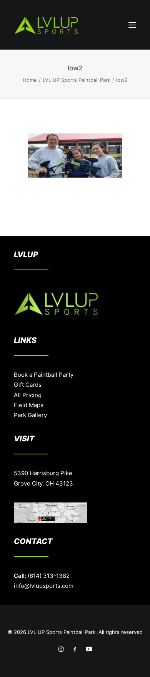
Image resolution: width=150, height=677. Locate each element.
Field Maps (28, 405)
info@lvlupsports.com (43, 585)
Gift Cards (28, 384)
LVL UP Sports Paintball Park (76, 80)
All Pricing (28, 395)
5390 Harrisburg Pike (43, 473)
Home (30, 80)
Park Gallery (30, 415)
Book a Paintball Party (43, 374)
